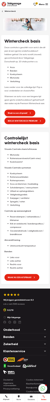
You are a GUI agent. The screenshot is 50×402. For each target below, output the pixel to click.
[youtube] (9, 322)
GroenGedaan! (14, 366)
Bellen (43, 399)
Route (19, 399)
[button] (42, 388)
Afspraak (6, 399)
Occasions (31, 399)
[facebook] (4, 322)
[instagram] (14, 322)
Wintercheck (10, 11)
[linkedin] (19, 322)
